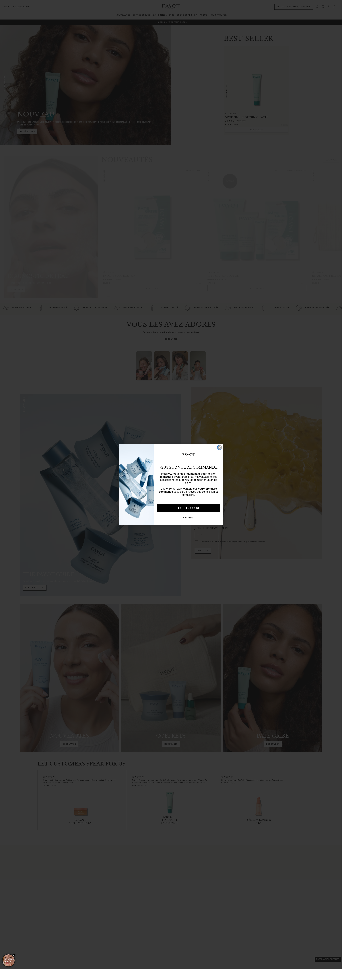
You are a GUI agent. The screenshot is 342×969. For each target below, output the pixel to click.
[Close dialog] (219, 447)
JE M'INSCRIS (188, 508)
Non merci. (188, 517)
